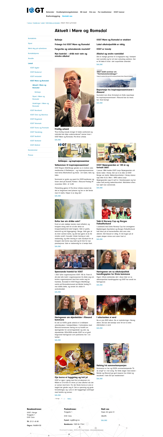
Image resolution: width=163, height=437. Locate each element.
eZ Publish (85, 430)
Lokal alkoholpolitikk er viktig (111, 44)
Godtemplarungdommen (67, 12)
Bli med (83, 12)
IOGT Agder (34, 68)
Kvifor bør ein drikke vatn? (67, 221)
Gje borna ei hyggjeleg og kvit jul (71, 377)
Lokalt (42, 23)
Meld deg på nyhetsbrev (37, 48)
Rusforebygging (53, 16)
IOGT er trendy (104, 49)
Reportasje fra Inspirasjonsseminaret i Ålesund (115, 90)
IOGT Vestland (35, 141)
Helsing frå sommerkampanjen (112, 365)
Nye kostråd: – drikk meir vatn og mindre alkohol (71, 54)
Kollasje (38, 92)
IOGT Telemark (35, 123)
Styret (30, 43)
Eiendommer (32, 150)
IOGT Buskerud (35, 72)
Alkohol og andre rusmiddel (110, 53)
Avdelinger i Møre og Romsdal (40, 104)
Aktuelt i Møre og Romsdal (39, 86)
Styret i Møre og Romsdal (38, 97)
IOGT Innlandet (36, 76)
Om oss (92, 12)
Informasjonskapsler (96, 430)
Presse (30, 155)
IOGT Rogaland (36, 119)
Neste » (70, 398)
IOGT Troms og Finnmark (39, 128)
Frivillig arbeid (62, 129)
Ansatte (31, 58)
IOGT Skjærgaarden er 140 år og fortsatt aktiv (113, 166)
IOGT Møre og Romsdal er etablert (114, 39)
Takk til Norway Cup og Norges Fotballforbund (112, 222)
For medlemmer (105, 12)
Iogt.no (30, 23)
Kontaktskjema (33, 53)
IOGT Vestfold (35, 136)
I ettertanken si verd (106, 317)
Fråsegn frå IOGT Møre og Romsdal (72, 44)
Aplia (71, 430)
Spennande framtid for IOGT (69, 271)
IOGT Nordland (36, 110)
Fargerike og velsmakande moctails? (72, 49)
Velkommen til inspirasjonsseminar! (72, 165)
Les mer (100, 64)
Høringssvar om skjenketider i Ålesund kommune (73, 318)
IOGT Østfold (35, 145)
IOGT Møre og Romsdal (53, 23)
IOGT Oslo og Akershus (39, 115)
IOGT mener (119, 12)
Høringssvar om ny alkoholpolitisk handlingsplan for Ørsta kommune (113, 272)
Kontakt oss (67, 16)
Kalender (50, 12)
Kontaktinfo (32, 38)
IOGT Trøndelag (36, 132)
